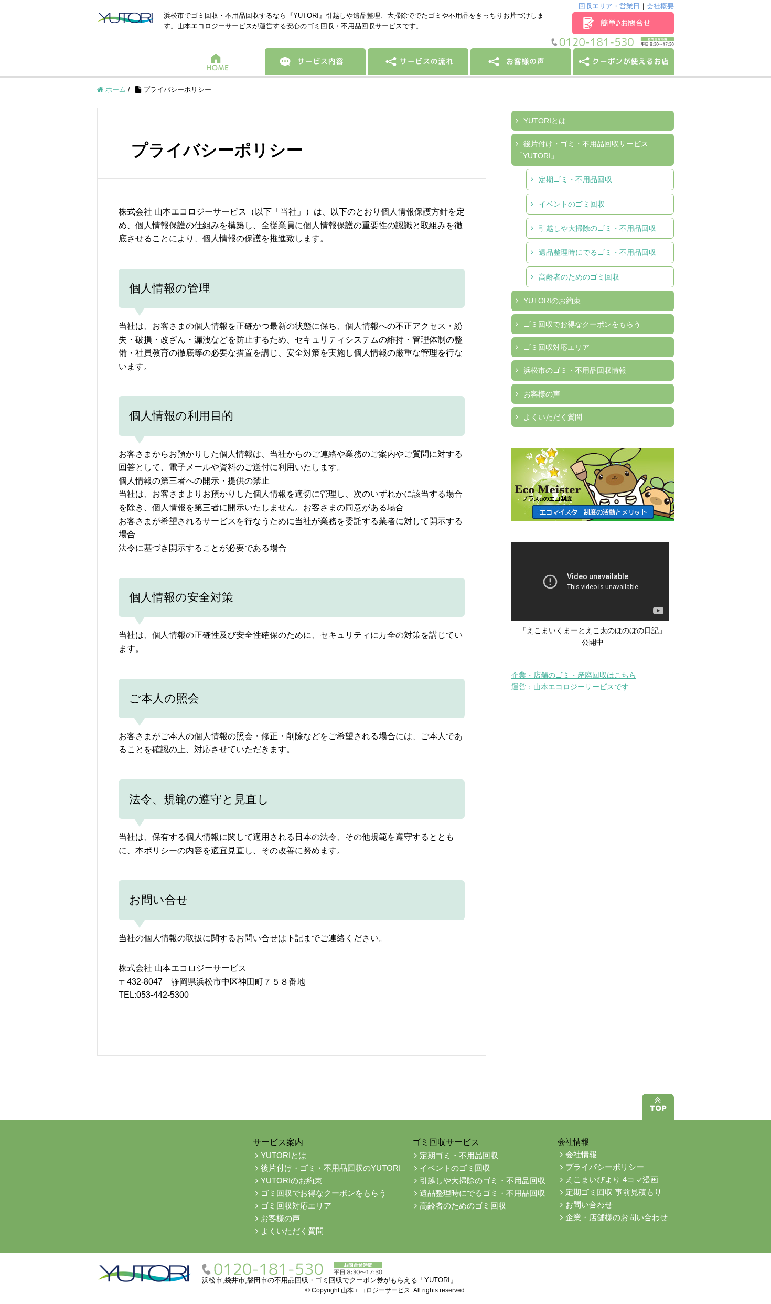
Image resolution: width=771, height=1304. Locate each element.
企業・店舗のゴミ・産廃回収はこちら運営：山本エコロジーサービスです (573, 681)
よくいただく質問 (552, 417)
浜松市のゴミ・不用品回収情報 (574, 370)
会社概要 (660, 6)
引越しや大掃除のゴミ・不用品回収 (597, 228)
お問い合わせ (589, 1204)
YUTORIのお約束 (552, 300)
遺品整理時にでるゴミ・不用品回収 (597, 252)
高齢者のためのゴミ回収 (579, 277)
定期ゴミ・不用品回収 (575, 179)
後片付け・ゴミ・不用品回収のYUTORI (331, 1167)
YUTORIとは (544, 120)
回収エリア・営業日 (609, 6)
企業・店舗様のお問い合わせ (616, 1217)
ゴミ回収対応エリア (556, 347)
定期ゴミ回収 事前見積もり (613, 1192)
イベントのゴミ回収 (572, 204)
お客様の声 (541, 394)
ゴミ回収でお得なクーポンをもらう (582, 324)
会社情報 (581, 1154)
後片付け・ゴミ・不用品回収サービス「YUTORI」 (582, 149)
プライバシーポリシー (604, 1166)
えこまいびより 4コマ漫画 (611, 1179)
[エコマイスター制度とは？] (592, 484)
